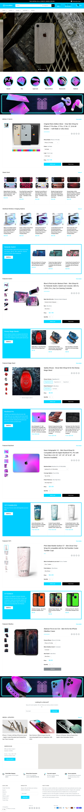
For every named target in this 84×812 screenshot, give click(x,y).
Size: (48, 305)
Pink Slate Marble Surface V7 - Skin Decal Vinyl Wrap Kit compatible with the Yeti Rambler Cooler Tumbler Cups (61, 548)
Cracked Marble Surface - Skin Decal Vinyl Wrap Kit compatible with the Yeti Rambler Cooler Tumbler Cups (72, 525)
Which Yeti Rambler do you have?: (55, 561)
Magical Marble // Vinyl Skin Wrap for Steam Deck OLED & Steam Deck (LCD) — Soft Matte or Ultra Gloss (10, 193)
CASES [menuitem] (10, 10)
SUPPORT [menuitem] (25, 10)
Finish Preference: (52, 479)
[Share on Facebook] (72, 134)
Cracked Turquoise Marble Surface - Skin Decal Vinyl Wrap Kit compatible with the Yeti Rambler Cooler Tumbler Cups (55, 525)
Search (4, 790)
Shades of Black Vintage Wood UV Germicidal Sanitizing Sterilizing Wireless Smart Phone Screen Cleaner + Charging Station (26, 230)
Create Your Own (6, 788)
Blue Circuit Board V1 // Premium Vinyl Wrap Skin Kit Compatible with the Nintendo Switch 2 (39, 264)
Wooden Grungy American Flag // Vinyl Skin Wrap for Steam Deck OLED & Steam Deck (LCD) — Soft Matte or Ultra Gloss (57, 194)
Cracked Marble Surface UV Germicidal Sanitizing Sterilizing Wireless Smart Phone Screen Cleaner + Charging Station (57, 230)
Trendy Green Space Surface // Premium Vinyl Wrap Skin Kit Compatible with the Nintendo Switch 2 (55, 264)
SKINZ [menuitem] (3, 10)
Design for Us (5, 798)
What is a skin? (5, 796)
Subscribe (54, 711)
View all (80, 172)
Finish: (48, 146)
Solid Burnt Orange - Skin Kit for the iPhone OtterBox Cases (39, 609)
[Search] (53, 5)
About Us (4, 792)
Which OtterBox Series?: (52, 646)
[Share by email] (79, 134)
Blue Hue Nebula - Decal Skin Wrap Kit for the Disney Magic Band (71, 348)
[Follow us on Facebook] (30, 808)
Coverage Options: (51, 473)
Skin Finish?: (50, 653)
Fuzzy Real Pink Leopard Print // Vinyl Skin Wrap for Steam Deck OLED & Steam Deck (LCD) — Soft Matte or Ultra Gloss (26, 194)
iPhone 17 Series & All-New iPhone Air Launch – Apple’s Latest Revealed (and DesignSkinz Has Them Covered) (14, 737)
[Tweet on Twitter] (76, 134)
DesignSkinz (47, 131)
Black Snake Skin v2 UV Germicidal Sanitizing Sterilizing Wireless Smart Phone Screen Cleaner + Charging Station (72, 230)
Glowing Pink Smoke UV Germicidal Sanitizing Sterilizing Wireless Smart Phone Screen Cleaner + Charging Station (40, 230)
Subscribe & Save (76, 1)
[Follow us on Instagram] (34, 808)
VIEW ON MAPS (10, 759)
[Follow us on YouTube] (39, 808)
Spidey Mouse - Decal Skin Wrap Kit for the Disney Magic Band (39, 347)
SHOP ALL (8, 257)
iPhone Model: (52, 139)
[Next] (81, 81)
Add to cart (52, 164)
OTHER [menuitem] (17, 10)
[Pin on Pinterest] (74, 134)
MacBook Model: (55, 466)
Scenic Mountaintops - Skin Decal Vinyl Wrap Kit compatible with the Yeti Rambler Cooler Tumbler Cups (38, 525)
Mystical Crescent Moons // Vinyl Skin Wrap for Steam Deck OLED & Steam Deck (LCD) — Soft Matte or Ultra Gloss (41, 194)
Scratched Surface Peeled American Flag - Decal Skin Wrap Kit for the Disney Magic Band (56, 348)
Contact (4, 794)
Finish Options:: (50, 568)
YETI (45, 553)
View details (79, 119)
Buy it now (71, 164)
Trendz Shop (5, 800)
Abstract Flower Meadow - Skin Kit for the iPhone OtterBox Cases (55, 610)
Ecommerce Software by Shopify (8, 808)
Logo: (48, 153)
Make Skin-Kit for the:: (55, 299)
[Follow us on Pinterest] (37, 808)
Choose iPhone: (52, 640)
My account (68, 6)
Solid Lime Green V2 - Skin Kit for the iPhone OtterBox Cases (72, 609)
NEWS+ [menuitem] (33, 10)
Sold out (52, 669)
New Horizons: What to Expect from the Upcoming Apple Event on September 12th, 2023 (40, 737)
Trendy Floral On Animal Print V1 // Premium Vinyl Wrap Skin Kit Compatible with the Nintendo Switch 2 (72, 264)
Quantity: (46, 316)
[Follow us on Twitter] (32, 808)
